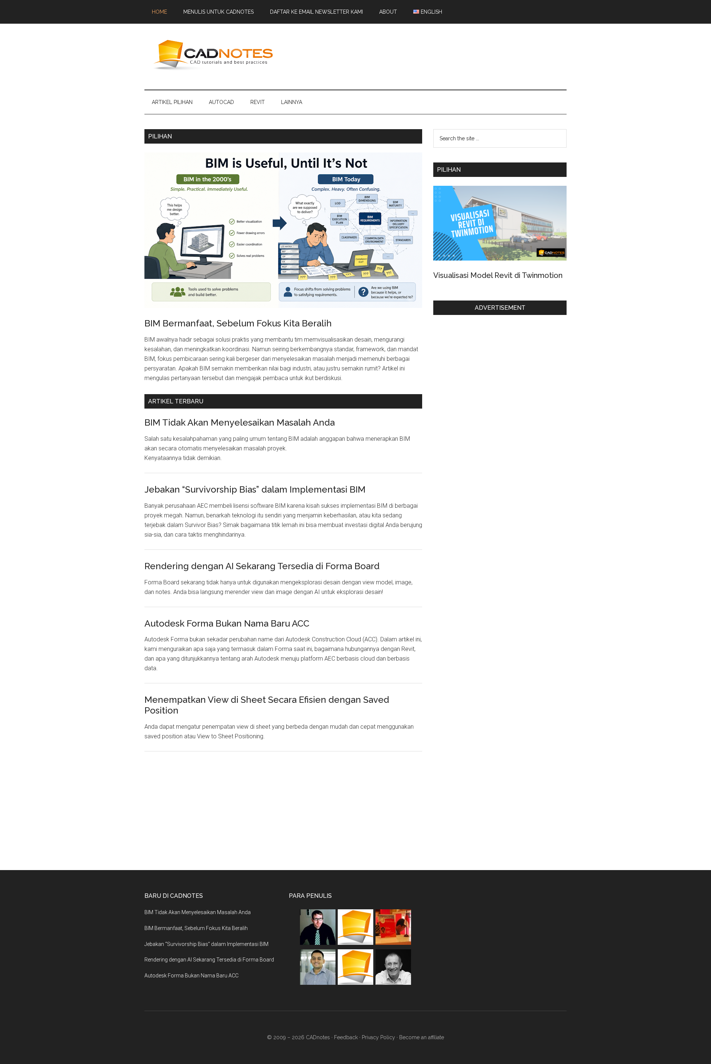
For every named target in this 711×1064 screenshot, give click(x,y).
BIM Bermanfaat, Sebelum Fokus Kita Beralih (238, 323)
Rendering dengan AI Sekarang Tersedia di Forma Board (262, 566)
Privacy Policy (378, 1037)
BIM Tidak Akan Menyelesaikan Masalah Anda (239, 422)
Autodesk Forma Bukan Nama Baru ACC (226, 623)
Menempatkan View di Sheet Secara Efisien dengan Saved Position (266, 705)
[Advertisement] (432, 55)
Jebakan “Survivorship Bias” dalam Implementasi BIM (254, 489)
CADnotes (214, 55)
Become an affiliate (421, 1037)
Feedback (346, 1037)
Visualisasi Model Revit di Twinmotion (498, 275)
